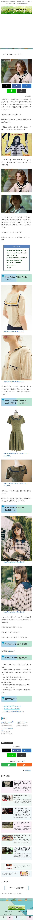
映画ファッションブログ (11, 709)
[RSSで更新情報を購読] (24, 764)
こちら (10, 651)
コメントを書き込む (16, 888)
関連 (10, 268)
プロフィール (8, 911)
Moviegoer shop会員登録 (14, 260)
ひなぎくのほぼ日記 (8, 742)
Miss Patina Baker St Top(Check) (17, 257)
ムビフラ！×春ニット (22, 722)
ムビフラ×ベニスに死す (7, 722)
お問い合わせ (24, 914)
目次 (13, 246)
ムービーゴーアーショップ (12, 706)
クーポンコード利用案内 (14, 262)
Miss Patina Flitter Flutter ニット (16, 250)
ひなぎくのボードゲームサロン (14, 711)
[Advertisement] (16, 32)
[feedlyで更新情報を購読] (8, 764)
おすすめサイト (11, 265)
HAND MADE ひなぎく (24, 911)
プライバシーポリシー (8, 914)
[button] (21, 91)
